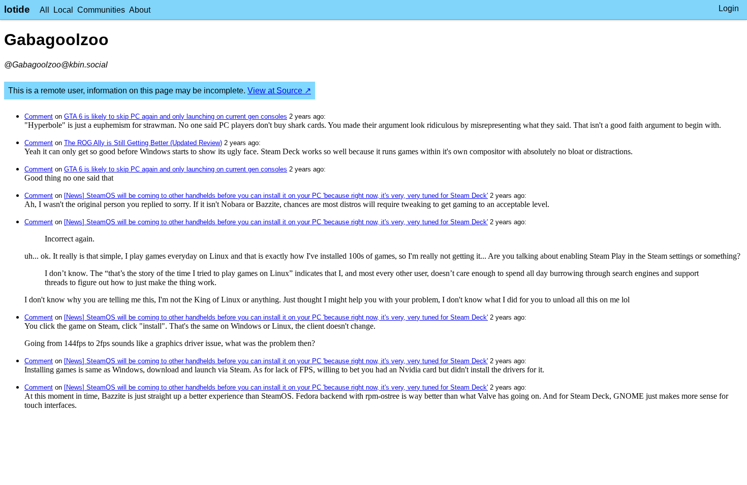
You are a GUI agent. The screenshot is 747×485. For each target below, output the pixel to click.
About (139, 10)
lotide (17, 9)
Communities (101, 10)
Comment (38, 116)
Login (729, 8)
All (44, 10)
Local (63, 10)
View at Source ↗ (279, 90)
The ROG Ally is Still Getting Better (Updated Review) (143, 143)
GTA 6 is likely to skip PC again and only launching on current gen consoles (175, 116)
